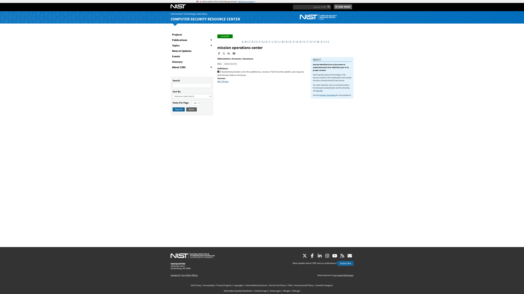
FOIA (290, 285)
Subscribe (345, 263)
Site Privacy (196, 285)
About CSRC (192, 67)
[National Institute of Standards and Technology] (193, 255)
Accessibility (208, 285)
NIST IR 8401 (223, 81)
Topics (192, 46)
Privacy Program (223, 285)
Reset (191, 109)
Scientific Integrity (323, 285)
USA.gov (286, 291)
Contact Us (175, 275)
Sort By (177, 91)
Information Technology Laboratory (189, 14)
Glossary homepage (327, 95)
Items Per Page (181, 102)
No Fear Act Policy (277, 285)
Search (176, 80)
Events (176, 56)
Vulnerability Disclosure (256, 285)
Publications (192, 40)
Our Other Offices (190, 275)
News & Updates (181, 51)
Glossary (177, 62)
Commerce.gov (261, 291)
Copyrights (238, 285)
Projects (177, 34)
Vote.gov (296, 291)
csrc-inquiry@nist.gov (343, 275)
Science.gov (275, 291)
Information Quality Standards (238, 291)
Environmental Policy (303, 285)
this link (319, 90)
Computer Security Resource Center (205, 19)
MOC (219, 63)
